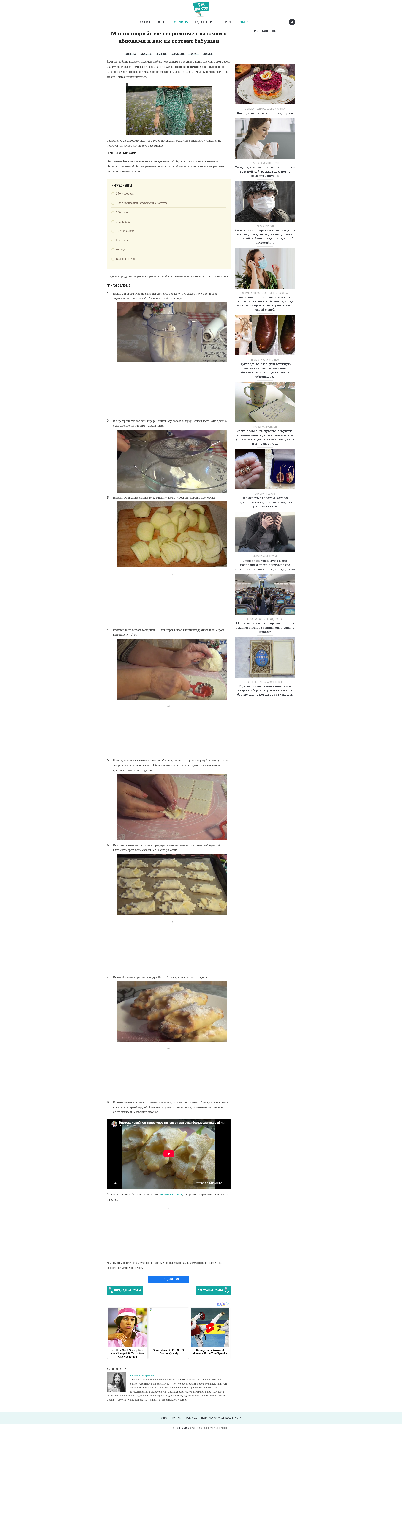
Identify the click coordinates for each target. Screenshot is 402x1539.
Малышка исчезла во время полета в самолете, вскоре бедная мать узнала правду (265, 627)
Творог (193, 53)
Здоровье (226, 22)
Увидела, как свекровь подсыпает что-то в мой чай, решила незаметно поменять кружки (265, 171)
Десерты (146, 53)
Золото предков (265, 493)
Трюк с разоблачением (265, 359)
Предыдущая (127, 1290)
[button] (127, 84)
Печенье (161, 53)
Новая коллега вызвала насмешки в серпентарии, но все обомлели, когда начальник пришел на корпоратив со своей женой (265, 303)
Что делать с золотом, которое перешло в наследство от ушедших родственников (265, 502)
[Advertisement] (169, 390)
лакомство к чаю (170, 1194)
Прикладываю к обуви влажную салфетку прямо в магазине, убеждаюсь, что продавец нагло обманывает (265, 370)
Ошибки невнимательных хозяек (265, 108)
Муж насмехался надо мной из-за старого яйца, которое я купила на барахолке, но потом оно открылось (265, 690)
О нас (164, 1417)
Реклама (191, 1417)
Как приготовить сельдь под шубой (265, 113)
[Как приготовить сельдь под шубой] (265, 85)
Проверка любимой (265, 426)
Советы (161, 22)
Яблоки (207, 53)
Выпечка (131, 53)
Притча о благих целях (265, 163)
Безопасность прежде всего (265, 619)
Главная (144, 22)
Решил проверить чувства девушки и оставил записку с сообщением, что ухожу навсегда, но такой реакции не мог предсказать (265, 437)
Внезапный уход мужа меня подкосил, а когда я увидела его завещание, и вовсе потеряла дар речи (265, 565)
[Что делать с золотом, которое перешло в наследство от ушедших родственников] (265, 470)
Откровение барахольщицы (265, 682)
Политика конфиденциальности (221, 1417)
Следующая (210, 1290)
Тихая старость (265, 226)
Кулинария (181, 22)
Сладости (178, 53)
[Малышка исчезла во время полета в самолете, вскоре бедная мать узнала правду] (265, 596)
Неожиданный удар (265, 556)
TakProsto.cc (183, 1428)
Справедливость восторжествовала (265, 292)
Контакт (177, 1417)
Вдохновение (204, 22)
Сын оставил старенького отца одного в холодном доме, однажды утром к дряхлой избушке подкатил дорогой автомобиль (265, 236)
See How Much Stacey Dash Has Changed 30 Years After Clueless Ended (127, 1353)
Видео (243, 22)
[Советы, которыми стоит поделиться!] (201, 8)
